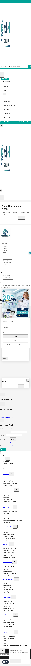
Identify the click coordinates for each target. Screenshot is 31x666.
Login (15, 336)
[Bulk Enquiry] (30, 253)
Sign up (22, 344)
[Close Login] (2, 394)
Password (8, 327)
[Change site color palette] (5, 662)
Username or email (10, 321)
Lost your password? (15, 340)
